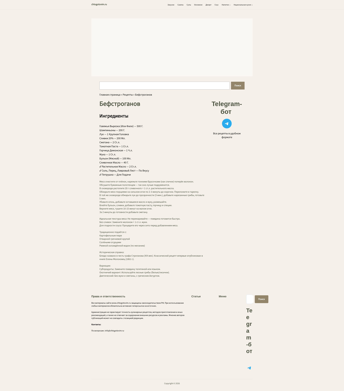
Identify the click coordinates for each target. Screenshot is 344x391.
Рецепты (128, 95)
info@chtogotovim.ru (114, 330)
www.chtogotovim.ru (121, 302)
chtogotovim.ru (99, 4)
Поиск (237, 85)
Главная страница (109, 95)
